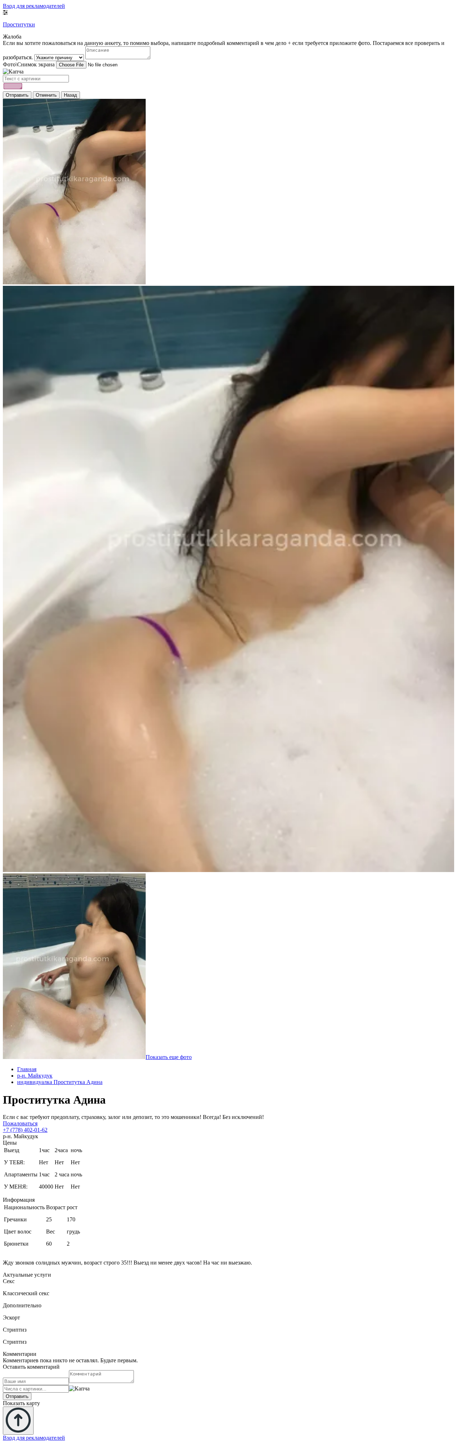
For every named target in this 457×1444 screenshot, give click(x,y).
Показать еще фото (169, 1057)
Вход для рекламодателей (34, 6)
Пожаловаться (20, 1123)
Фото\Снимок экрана (29, 64)
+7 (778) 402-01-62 (25, 1130)
